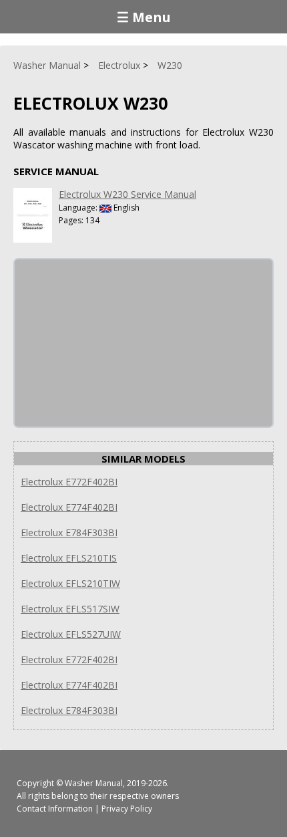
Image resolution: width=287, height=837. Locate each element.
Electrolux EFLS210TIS (69, 558)
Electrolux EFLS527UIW (71, 634)
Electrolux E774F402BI (69, 507)
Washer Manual (94, 783)
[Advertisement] (115, 343)
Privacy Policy (126, 808)
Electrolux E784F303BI (69, 532)
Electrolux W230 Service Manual (127, 194)
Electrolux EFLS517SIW (70, 608)
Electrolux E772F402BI (69, 481)
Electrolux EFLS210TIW (70, 583)
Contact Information (55, 808)
